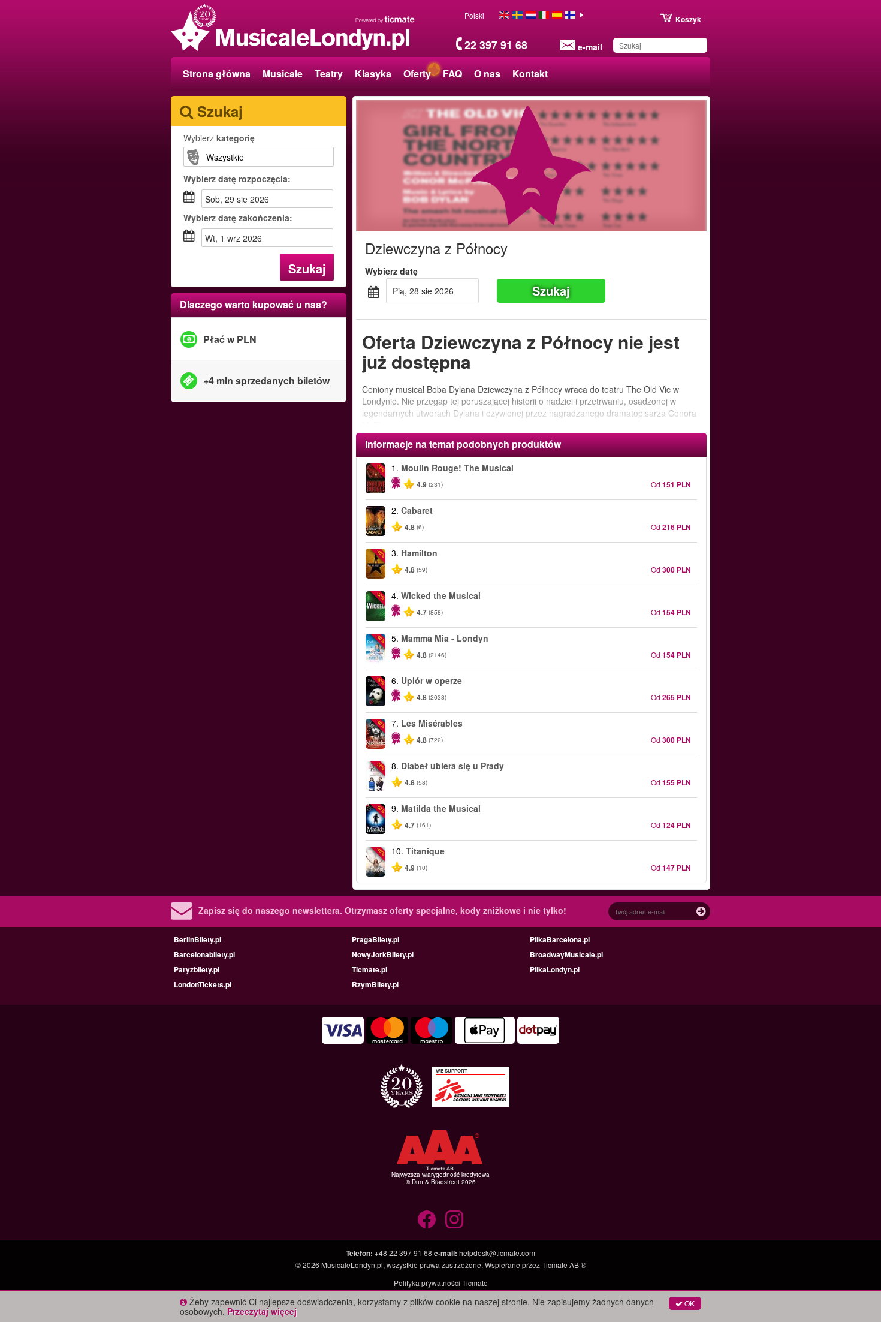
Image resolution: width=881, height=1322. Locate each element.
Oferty (417, 73)
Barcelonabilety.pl (204, 954)
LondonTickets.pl (202, 984)
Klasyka (373, 73)
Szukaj (307, 268)
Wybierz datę (391, 271)
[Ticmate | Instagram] (454, 1219)
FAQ (452, 73)
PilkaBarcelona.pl (560, 939)
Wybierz (219, 138)
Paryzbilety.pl (196, 969)
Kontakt (530, 73)
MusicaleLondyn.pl (352, 1265)
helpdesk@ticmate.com (497, 1253)
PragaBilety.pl (375, 939)
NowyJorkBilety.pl (383, 954)
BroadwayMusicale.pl (566, 954)
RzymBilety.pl (375, 984)
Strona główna (217, 73)
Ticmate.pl (369, 969)
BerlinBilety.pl (197, 939)
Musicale (283, 73)
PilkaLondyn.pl (555, 969)
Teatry (329, 73)
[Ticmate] (385, 19)
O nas (487, 73)
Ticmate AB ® (564, 1265)
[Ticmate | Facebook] (427, 1219)
